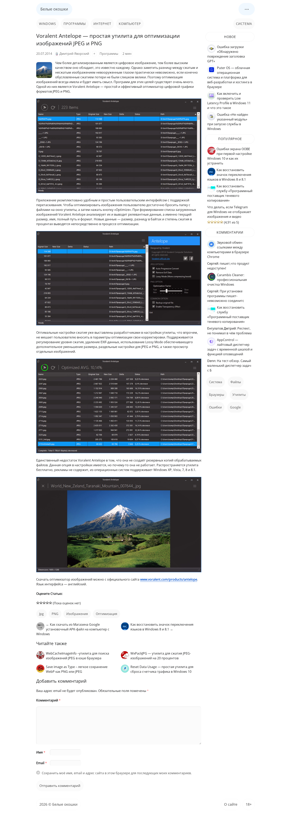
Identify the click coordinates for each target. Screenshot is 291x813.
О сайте (230, 804)
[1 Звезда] (37, 602)
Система (244, 24)
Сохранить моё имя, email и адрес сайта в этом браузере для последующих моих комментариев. (117, 773)
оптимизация (106, 614)
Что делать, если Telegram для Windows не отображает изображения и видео (229, 212)
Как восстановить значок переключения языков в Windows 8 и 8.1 (229, 175)
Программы (75, 24)
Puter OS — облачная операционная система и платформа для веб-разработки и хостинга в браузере (229, 77)
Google (235, 407)
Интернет (102, 24)
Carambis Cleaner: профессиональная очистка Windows (227, 280)
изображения (77, 614)
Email (41, 763)
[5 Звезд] (50, 602)
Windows (47, 24)
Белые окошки (54, 9)
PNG (55, 614)
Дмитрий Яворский (74, 53)
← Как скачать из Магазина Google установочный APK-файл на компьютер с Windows (72, 629)
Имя (40, 752)
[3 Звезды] (44, 602)
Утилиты (239, 394)
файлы (235, 382)
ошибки (215, 407)
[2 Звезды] (41, 602)
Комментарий (48, 700)
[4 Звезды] (47, 602)
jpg (41, 614)
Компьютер (130, 24)
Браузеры (216, 394)
